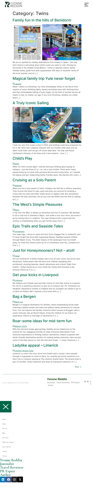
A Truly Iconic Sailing (31, 103)
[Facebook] (88, 382)
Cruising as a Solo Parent (34, 180)
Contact (4, 456)
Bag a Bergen (24, 296)
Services (4, 428)
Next (78, 367)
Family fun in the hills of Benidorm (42, 20)
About (4, 424)
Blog (3, 433)
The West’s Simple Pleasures (37, 204)
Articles (4, 451)
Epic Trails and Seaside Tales (38, 226)
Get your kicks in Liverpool (35, 275)
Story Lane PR (6, 447)
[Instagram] (90, 382)
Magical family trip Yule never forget (44, 78)
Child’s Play (22, 158)
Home (4, 419)
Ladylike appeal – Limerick (35, 345)
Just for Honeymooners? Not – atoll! (44, 250)
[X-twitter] (90, 384)
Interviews (5, 438)
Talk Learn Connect (8, 442)
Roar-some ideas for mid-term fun (42, 321)
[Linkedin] (85, 382)
